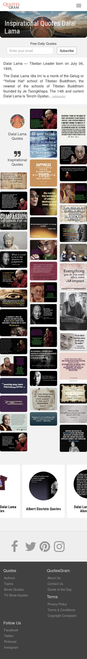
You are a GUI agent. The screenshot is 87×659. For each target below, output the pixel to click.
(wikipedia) (59, 96)
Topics (8, 583)
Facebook (11, 630)
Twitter (8, 635)
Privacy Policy (57, 604)
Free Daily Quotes (43, 43)
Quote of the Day (60, 589)
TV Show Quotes (16, 595)
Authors (9, 578)
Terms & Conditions (61, 610)
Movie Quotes (14, 589)
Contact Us (55, 583)
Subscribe (67, 50)
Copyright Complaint (62, 615)
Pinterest (10, 641)
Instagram (11, 647)
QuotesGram (11, 5)
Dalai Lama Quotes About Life (43, 509)
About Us (54, 578)
